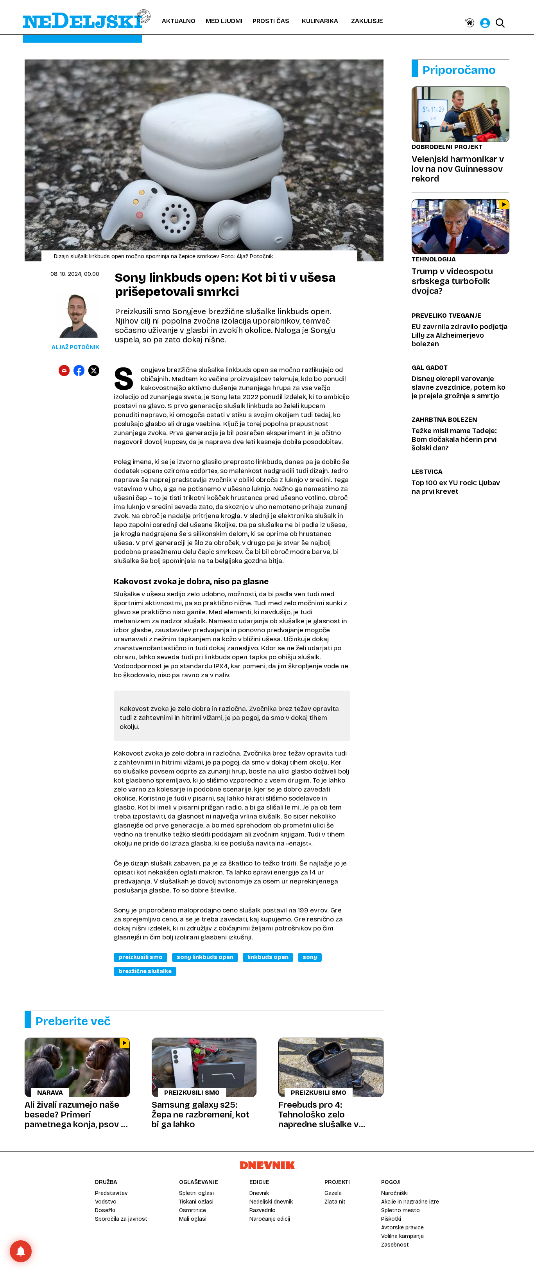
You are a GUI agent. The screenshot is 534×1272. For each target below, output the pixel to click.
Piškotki (391, 1219)
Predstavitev (111, 1193)
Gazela (333, 1193)
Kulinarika (320, 21)
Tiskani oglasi (196, 1201)
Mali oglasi (192, 1219)
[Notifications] (21, 1251)
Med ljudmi (224, 21)
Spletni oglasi (196, 1193)
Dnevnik (259, 1193)
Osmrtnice (192, 1210)
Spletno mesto (400, 1210)
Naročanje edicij (269, 1219)
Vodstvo (105, 1201)
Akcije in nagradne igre (410, 1201)
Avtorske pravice (402, 1227)
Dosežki (105, 1210)
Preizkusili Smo (140, 957)
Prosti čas (271, 21)
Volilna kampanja (402, 1236)
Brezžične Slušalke (145, 971)
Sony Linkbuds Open (205, 957)
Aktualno (178, 21)
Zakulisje (367, 21)
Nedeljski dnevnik (271, 1201)
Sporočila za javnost (121, 1219)
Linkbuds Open (268, 957)
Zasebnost (395, 1244)
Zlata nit (335, 1201)
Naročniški (394, 1193)
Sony (310, 957)
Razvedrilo (262, 1210)
